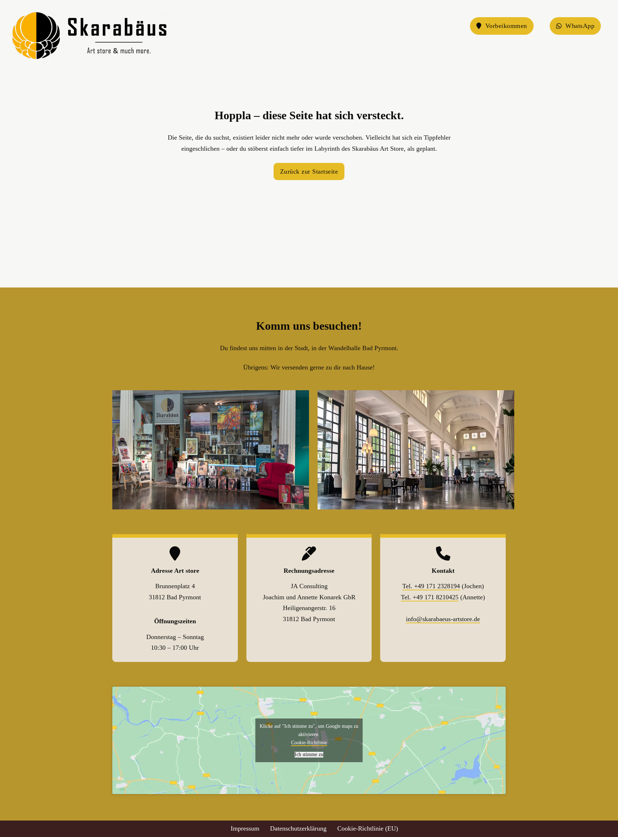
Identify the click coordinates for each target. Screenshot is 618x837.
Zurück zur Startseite (309, 171)
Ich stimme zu (309, 754)
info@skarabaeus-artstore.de (443, 619)
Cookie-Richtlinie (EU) (367, 828)
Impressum (245, 828)
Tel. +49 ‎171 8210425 (429, 597)
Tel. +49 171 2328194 (431, 586)
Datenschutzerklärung (298, 828)
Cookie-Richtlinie (309, 742)
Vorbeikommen (506, 25)
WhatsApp (579, 25)
